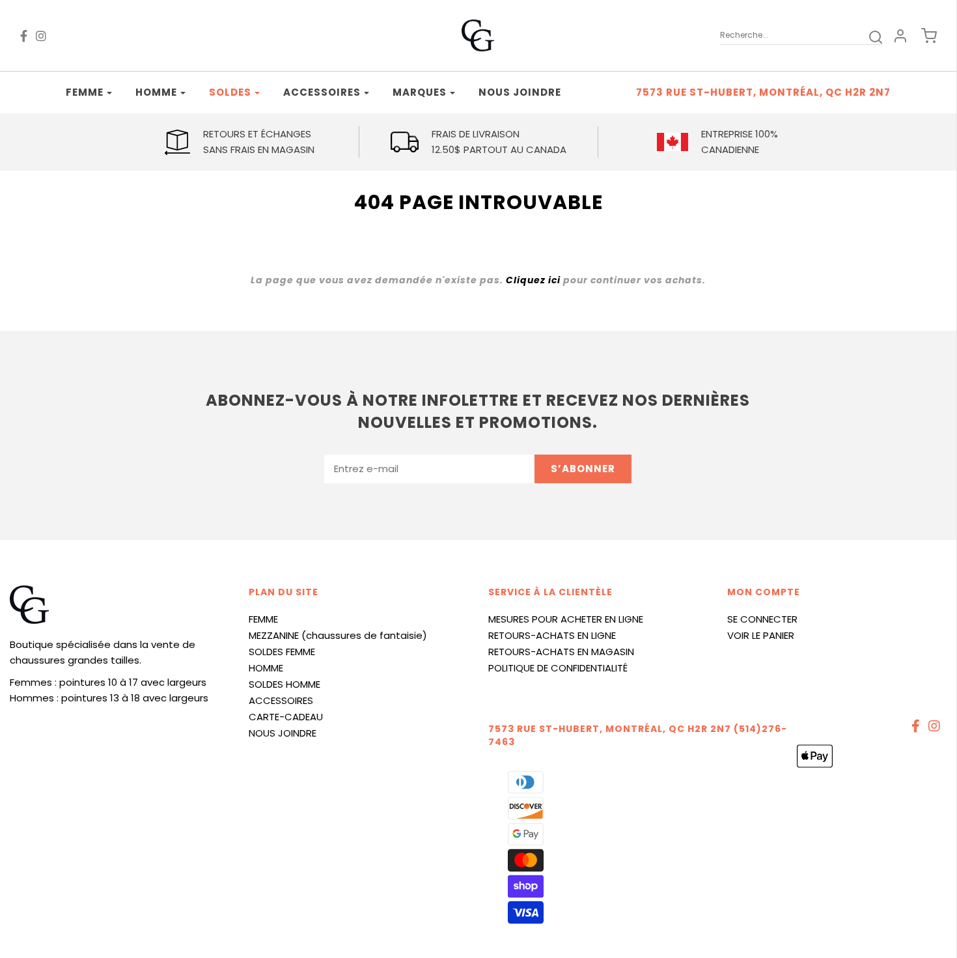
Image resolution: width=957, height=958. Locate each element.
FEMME (263, 619)
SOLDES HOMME (284, 684)
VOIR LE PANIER (760, 635)
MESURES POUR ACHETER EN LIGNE (565, 619)
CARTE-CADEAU (286, 717)
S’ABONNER (583, 468)
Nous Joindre (519, 92)
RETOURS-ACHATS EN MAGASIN (561, 651)
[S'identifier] (900, 36)
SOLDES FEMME (282, 651)
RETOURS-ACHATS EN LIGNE (552, 635)
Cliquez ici (533, 280)
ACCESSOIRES (281, 700)
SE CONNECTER (762, 619)
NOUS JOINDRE (282, 733)
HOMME (266, 668)
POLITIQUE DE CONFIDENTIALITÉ (558, 668)
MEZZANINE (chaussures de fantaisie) (338, 635)
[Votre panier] (922, 36)
